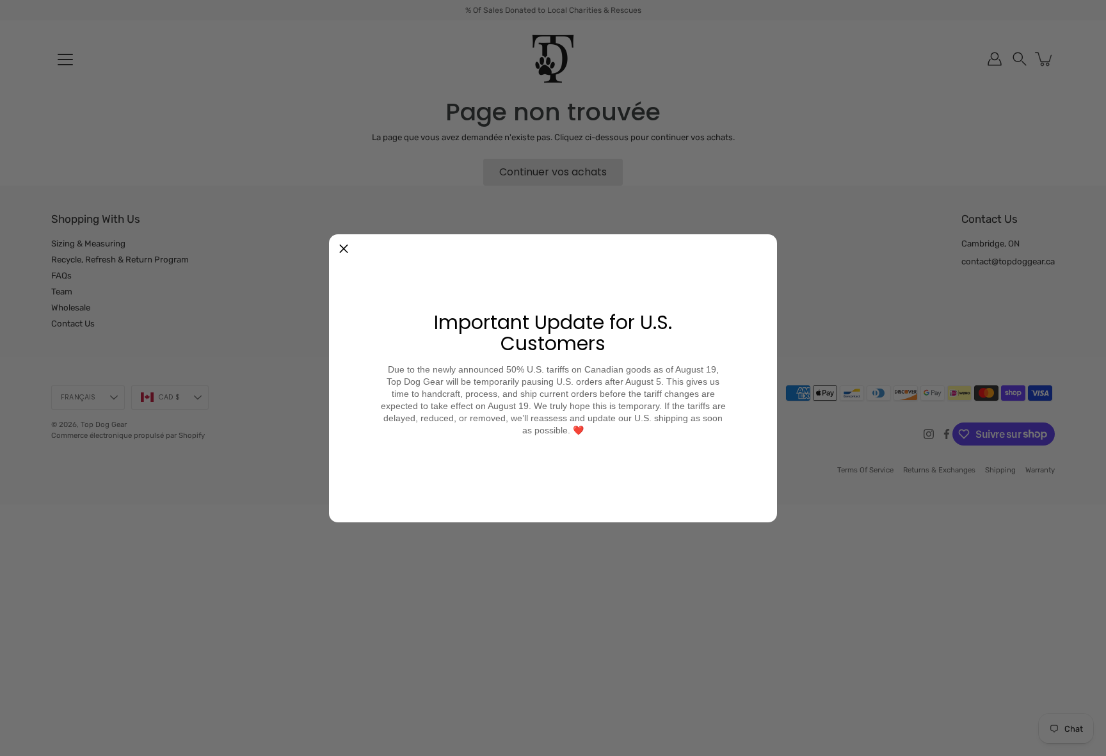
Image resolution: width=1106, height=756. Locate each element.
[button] (344, 249)
